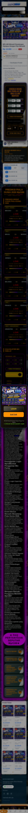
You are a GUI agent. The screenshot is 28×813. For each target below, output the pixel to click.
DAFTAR (13, 414)
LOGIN (13, 408)
